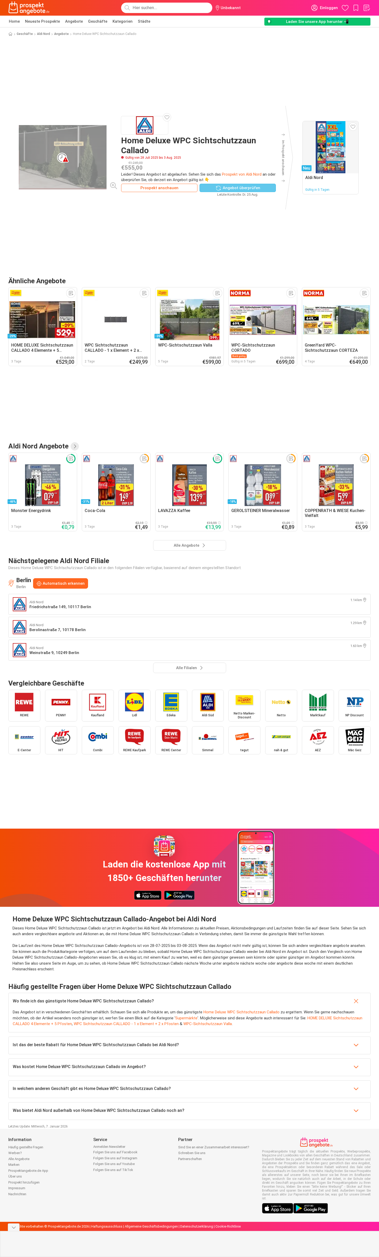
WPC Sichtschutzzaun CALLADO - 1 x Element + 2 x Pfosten (126, 1023)
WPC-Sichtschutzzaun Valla (207, 1023)
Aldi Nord (43, 34)
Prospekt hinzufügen (24, 1182)
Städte (144, 21)
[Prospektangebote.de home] (28, 7)
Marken (14, 1165)
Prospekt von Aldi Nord (242, 174)
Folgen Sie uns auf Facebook (115, 1152)
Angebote (74, 21)
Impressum (16, 1188)
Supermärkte (186, 1018)
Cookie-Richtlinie (228, 1226)
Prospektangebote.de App (28, 1171)
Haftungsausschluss (106, 1226)
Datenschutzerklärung (196, 1226)
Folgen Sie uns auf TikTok (113, 1170)
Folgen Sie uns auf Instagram (115, 1158)
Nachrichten (17, 1194)
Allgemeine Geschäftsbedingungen (151, 1226)
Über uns (15, 1176)
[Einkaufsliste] (366, 8)
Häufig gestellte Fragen (25, 1147)
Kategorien (123, 21)
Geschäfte (97, 21)
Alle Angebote (18, 1159)
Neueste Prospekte (42, 21)
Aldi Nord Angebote (38, 446)
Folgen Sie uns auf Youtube (114, 1164)
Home (14, 21)
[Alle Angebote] (75, 446)
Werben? (15, 1153)
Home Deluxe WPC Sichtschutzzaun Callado (241, 1012)
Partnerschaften (190, 1159)
